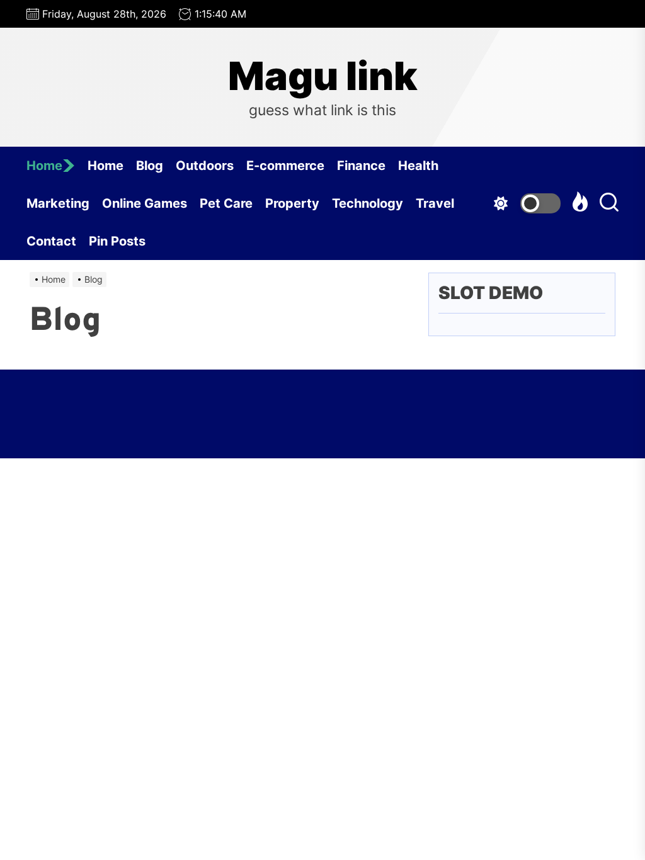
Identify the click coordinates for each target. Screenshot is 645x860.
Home (44, 165)
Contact (51, 241)
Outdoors (205, 165)
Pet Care (226, 203)
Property (292, 203)
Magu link (323, 76)
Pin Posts (117, 241)
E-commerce (285, 165)
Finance (361, 165)
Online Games (144, 203)
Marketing (57, 203)
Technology (367, 203)
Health (418, 165)
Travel (435, 203)
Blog (149, 165)
